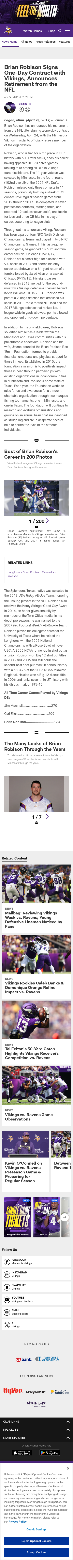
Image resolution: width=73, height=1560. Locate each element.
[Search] (60, 30)
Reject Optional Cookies (36, 1540)
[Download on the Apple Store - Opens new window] (22, 1453)
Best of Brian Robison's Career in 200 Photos (31, 454)
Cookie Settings (36, 1529)
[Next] (47, 520)
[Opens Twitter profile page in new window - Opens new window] (27, 109)
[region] (36, 1511)
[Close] (68, 1468)
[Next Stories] (65, 1217)
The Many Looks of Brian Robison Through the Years (35, 746)
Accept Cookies (36, 1552)
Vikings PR (25, 103)
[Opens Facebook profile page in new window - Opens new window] (21, 109)
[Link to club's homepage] (8, 29)
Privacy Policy (18, 1521)
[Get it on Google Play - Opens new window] (49, 1455)
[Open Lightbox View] (36, 512)
